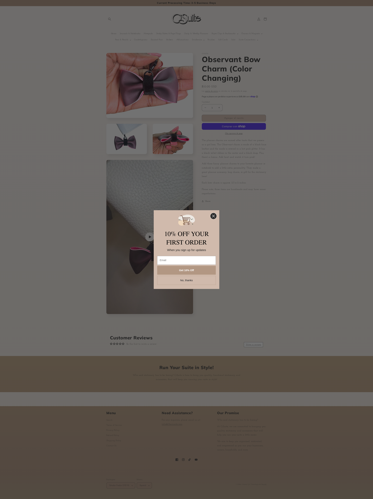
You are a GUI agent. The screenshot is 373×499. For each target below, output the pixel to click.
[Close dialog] (213, 216)
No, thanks (186, 280)
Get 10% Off (186, 270)
